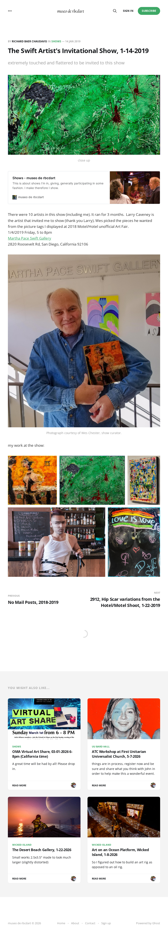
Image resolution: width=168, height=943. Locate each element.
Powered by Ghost (148, 923)
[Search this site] (115, 11)
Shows (56, 41)
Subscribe (149, 11)
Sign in (128, 11)
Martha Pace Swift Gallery (29, 238)
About (75, 923)
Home (61, 923)
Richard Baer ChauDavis (29, 41)
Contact (90, 923)
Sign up (106, 923)
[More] (10, 11)
